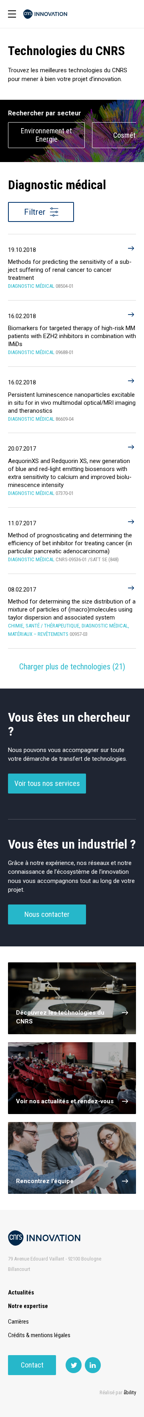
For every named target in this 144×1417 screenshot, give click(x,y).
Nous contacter (47, 914)
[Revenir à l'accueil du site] (45, 14)
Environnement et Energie (46, 135)
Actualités (21, 1292)
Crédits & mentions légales (39, 1335)
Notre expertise (28, 1306)
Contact (32, 1365)
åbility (130, 1392)
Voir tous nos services (47, 783)
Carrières (18, 1321)
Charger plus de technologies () (72, 666)
